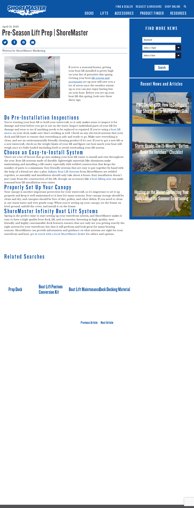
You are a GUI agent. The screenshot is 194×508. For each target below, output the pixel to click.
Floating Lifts (81, 2)
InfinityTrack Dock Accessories (124, 4)
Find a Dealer (124, 6)
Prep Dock (15, 289)
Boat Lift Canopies (81, 10)
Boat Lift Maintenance (84, 289)
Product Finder (152, 13)
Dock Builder (98, 8)
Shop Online (173, 6)
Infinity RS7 (64, 5)
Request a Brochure (149, 6)
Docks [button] (89, 13)
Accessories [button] (124, 13)
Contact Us (171, 4)
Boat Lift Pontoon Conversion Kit (51, 289)
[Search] (185, 6)
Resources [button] (178, 13)
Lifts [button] (104, 13)
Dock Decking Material (114, 289)
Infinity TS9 (64, 10)
